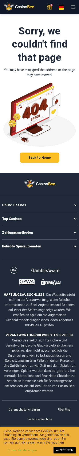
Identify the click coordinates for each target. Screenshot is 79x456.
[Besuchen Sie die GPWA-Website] (27, 282)
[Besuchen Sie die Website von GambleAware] (45, 270)
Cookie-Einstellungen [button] (22, 450)
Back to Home (39, 158)
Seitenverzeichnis (39, 419)
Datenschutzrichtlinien (24, 409)
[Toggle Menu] (73, 7)
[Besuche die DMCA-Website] (51, 282)
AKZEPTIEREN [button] (64, 450)
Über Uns (64, 409)
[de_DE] (61, 7)
